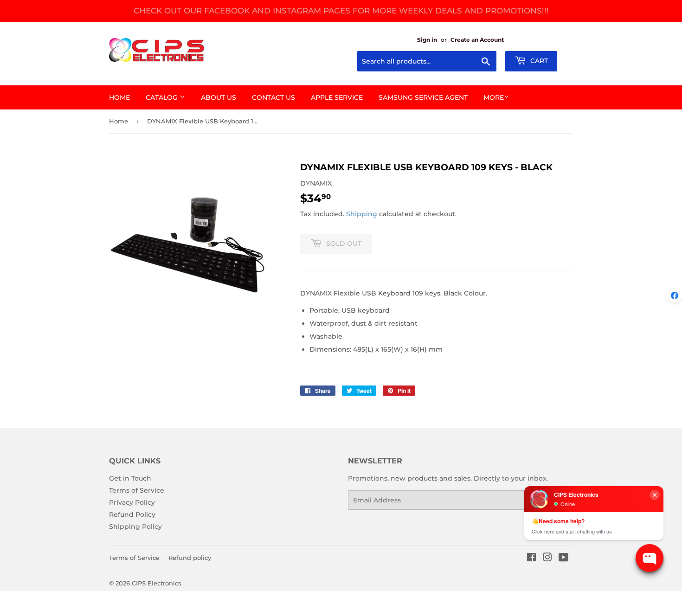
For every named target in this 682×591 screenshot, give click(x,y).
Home (119, 97)
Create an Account (477, 39)
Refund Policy (132, 514)
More (493, 97)
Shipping (361, 214)
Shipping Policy (135, 526)
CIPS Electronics (156, 583)
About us (218, 97)
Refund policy (189, 557)
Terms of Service (136, 490)
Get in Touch (130, 478)
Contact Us (273, 97)
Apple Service (337, 97)
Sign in (427, 39)
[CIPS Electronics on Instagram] (547, 558)
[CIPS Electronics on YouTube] (563, 558)
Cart (538, 61)
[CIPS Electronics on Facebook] (531, 558)
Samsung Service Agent (423, 97)
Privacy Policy (132, 502)
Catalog (163, 97)
